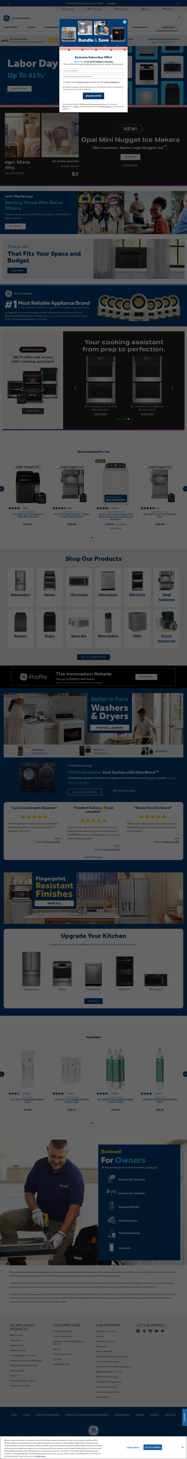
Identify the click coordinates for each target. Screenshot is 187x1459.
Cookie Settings (132, 1447)
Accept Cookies (152, 1447)
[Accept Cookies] (183, 1447)
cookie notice (40, 1456)
